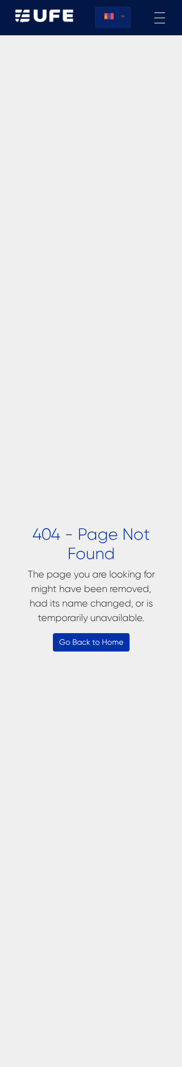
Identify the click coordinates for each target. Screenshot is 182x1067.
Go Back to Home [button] (91, 642)
